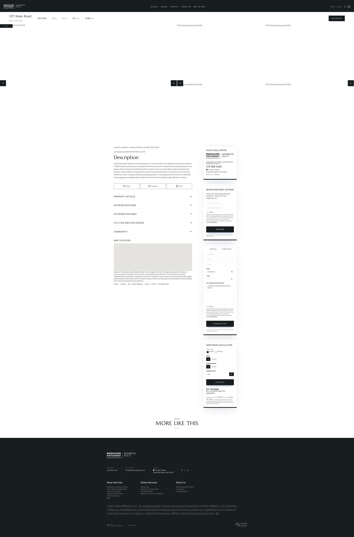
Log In (339, 7)
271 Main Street (163, 471)
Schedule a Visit (227, 249)
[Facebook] (182, 470)
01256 (153, 284)
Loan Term (210, 349)
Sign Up (333, 7)
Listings (123, 284)
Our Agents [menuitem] (180, 489)
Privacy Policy (213, 222)
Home (116, 284)
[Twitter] (185, 470)
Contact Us (209, 174)
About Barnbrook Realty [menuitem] (185, 487)
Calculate (220, 382)
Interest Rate (211, 371)
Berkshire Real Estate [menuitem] (115, 493)
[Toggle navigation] (349, 7)
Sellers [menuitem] (154, 7)
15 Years (220, 351)
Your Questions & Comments (215, 283)
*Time (208, 276)
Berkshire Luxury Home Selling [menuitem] (152, 493)
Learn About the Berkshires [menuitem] (117, 489)
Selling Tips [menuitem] (145, 487)
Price (208, 356)
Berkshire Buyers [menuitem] (113, 496)
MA (129, 284)
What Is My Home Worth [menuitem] (149, 489)
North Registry (137, 284)
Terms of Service (211, 331)
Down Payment (211, 363)
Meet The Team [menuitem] (199, 7)
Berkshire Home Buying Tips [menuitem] (117, 487)
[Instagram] (188, 470)
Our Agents (216, 174)
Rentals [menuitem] (174, 7)
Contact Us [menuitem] (186, 7)
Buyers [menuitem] (164, 7)
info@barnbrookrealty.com (135, 470)
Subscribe (220, 229)
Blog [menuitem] (108, 498)
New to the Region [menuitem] (114, 491)
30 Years (211, 351)
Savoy (147, 284)
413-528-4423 (214, 166)
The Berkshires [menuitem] (181, 491)
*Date (208, 269)
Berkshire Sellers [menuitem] (147, 491)
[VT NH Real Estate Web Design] (241, 525)
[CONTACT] (337, 18)
